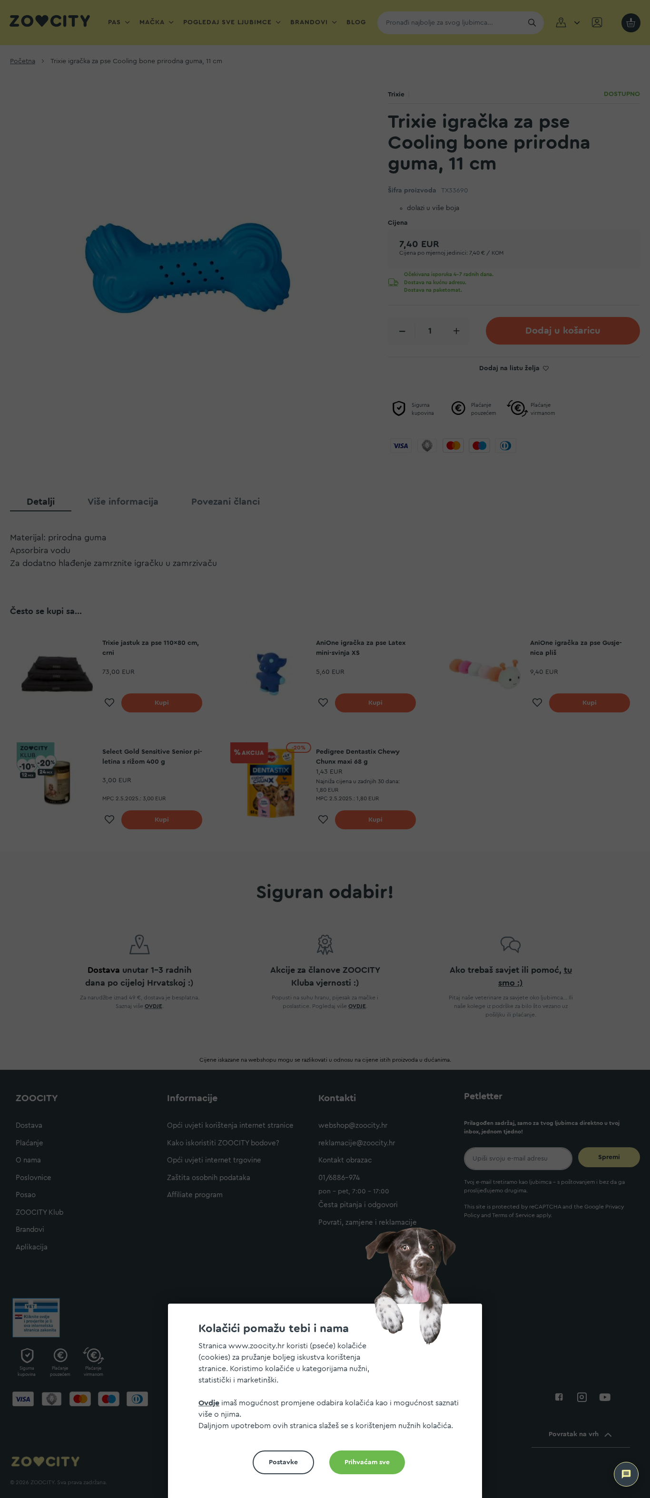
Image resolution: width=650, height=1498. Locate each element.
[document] (329, 1405)
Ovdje (208, 1403)
